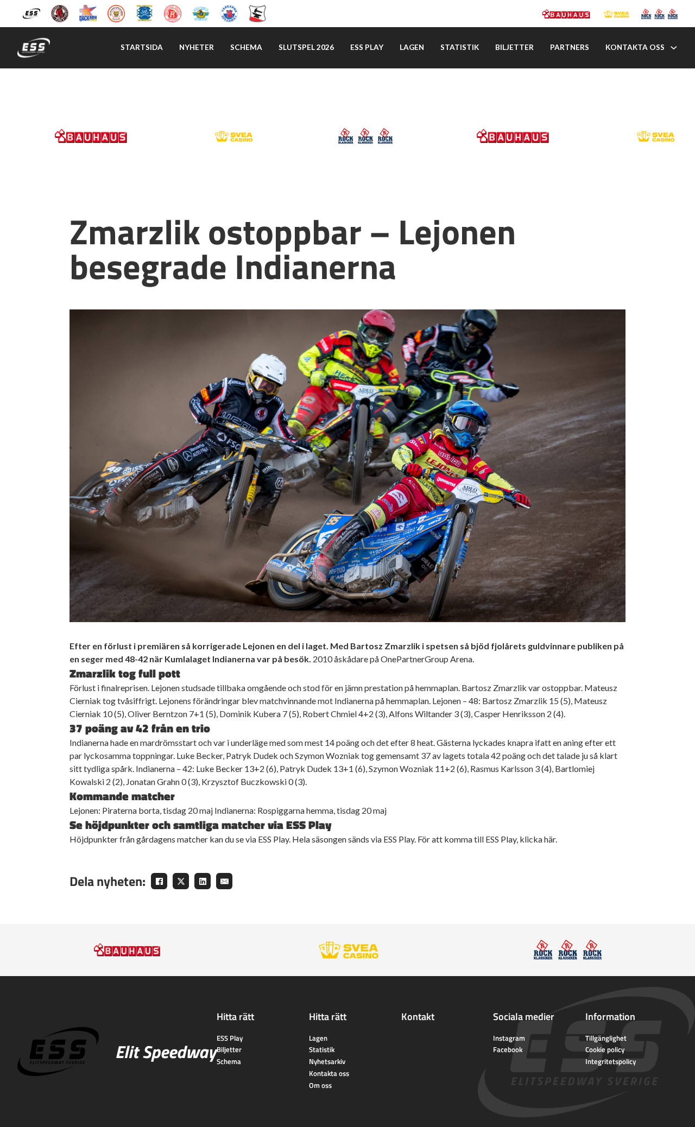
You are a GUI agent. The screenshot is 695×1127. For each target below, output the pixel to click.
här (549, 839)
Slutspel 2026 (306, 47)
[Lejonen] (116, 13)
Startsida (142, 47)
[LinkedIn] (202, 881)
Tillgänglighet (606, 1038)
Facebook (507, 1049)
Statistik (459, 47)
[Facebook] (159, 881)
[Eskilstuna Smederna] (257, 13)
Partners (569, 47)
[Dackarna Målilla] (88, 13)
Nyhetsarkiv (327, 1061)
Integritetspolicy (610, 1061)
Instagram (509, 1038)
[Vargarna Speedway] (229, 13)
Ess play (366, 47)
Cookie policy (604, 1049)
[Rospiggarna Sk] (172, 13)
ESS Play (230, 1038)
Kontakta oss (635, 47)
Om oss (320, 1085)
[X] (181, 881)
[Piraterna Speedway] (144, 13)
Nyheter (196, 47)
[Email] (224, 881)
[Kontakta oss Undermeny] (674, 48)
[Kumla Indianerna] (59, 13)
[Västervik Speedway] (201, 13)
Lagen (412, 47)
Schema (246, 47)
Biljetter (514, 47)
